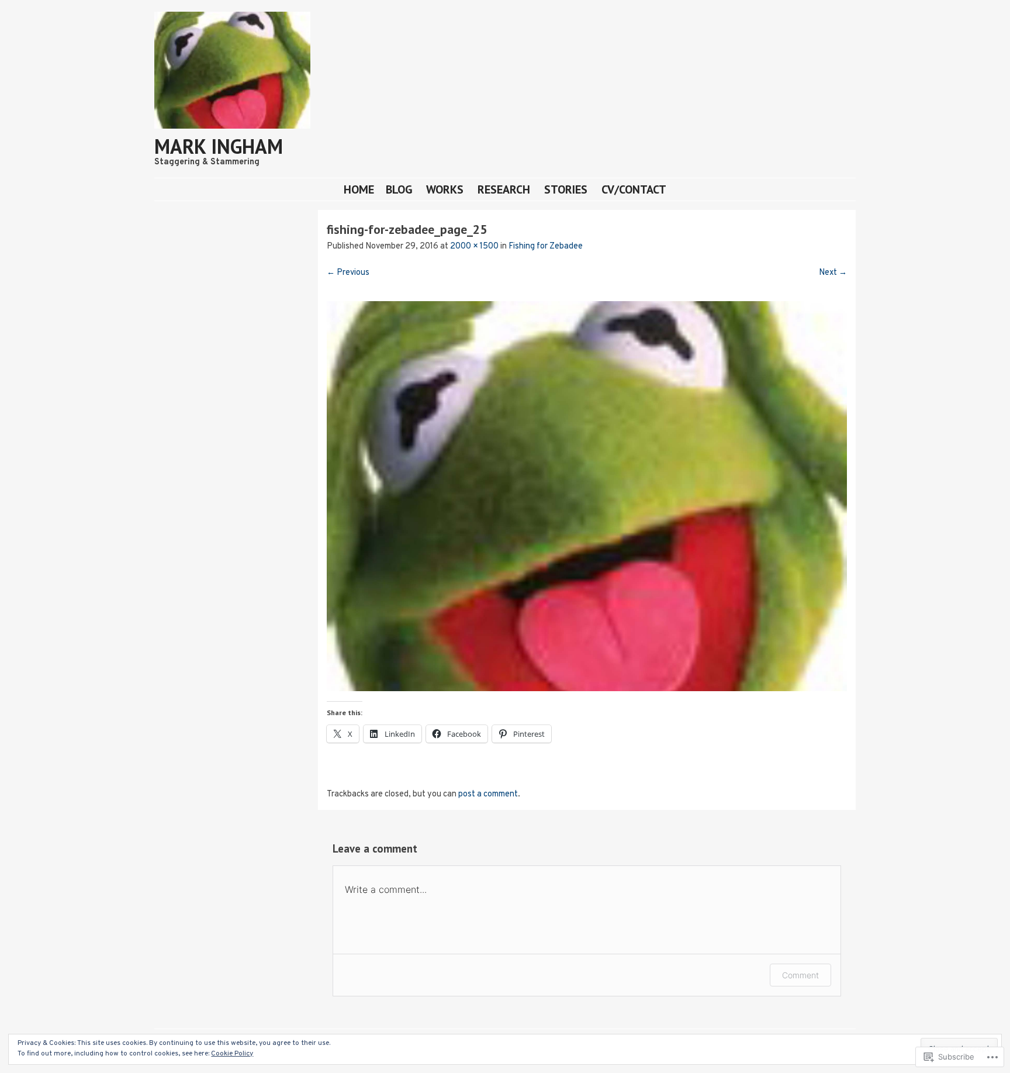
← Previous (348, 272)
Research (504, 189)
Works (445, 189)
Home (359, 189)
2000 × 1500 (474, 246)
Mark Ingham (218, 146)
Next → (833, 272)
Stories (565, 189)
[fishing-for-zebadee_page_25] (587, 689)
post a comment (488, 794)
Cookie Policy (232, 1053)
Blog (399, 189)
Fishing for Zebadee (546, 246)
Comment (800, 975)
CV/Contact (633, 189)
